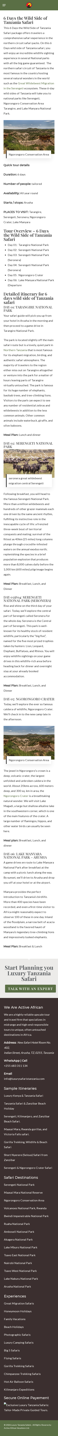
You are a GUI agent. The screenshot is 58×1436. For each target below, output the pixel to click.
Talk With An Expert (30, 988)
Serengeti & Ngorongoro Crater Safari (28, 1167)
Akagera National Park (18, 1239)
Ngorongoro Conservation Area (24, 1200)
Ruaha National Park (17, 1223)
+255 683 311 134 (16, 1065)
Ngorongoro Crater (16, 795)
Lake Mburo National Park (20, 1247)
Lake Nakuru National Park (21, 1278)
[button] (4, 5)
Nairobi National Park (18, 1263)
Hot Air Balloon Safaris (18, 1381)
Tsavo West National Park (20, 1270)
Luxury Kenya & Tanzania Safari (23, 1095)
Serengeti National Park (19, 1184)
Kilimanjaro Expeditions (19, 1389)
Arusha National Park (17, 1286)
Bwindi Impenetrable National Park (26, 1216)
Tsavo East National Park (19, 1255)
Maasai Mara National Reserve (23, 1192)
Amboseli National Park (19, 1231)
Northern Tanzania (15, 350)
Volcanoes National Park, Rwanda (25, 1208)
